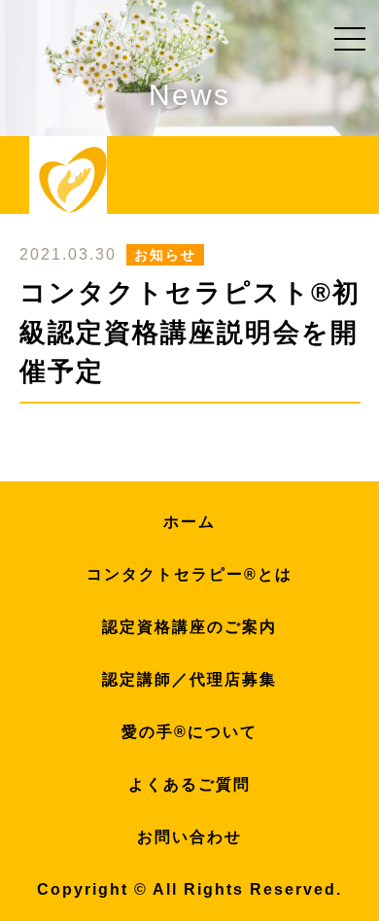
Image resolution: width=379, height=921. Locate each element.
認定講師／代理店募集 (189, 679)
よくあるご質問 (189, 784)
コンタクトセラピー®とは (189, 574)
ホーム (189, 522)
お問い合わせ (189, 837)
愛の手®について (189, 732)
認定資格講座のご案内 (189, 627)
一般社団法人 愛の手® (73, 180)
